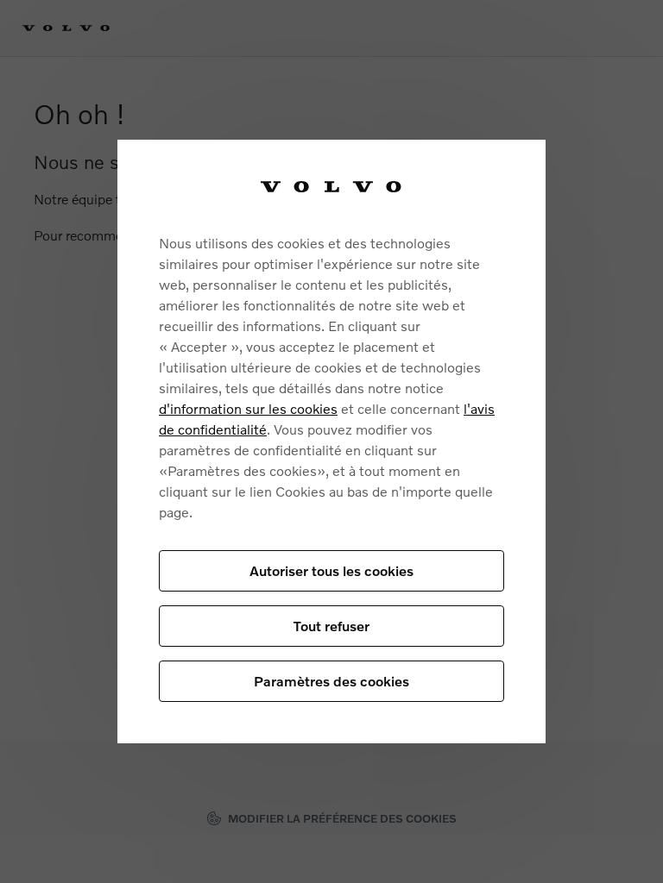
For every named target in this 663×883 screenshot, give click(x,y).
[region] (331, 441)
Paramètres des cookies (331, 681)
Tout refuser (331, 625)
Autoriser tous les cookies (331, 570)
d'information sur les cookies (248, 408)
